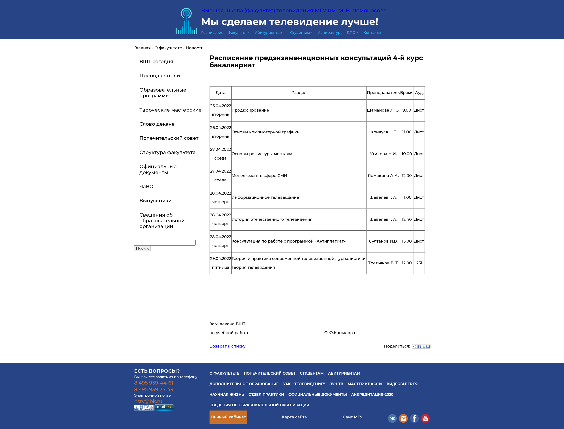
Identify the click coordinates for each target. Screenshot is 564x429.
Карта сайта (294, 417)
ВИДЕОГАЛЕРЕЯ (402, 384)
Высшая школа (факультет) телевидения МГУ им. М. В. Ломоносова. (294, 10)
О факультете (168, 48)
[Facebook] (419, 346)
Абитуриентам (270, 33)
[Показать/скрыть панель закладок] (414, 346)
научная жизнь (227, 394)
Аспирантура (330, 33)
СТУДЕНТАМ (312, 373)
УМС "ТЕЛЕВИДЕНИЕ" (304, 384)
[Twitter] (423, 346)
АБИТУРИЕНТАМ (344, 373)
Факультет (239, 33)
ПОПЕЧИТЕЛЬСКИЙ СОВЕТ (269, 373)
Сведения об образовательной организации (259, 405)
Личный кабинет (228, 417)
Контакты (372, 33)
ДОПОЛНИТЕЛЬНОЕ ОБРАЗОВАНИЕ (244, 384)
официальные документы (317, 394)
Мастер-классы (365, 384)
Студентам (302, 33)
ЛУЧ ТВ (336, 384)
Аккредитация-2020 (372, 394)
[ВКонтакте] (428, 346)
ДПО (353, 33)
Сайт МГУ (352, 417)
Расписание (212, 33)
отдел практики (266, 394)
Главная (142, 48)
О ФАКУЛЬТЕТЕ (224, 373)
